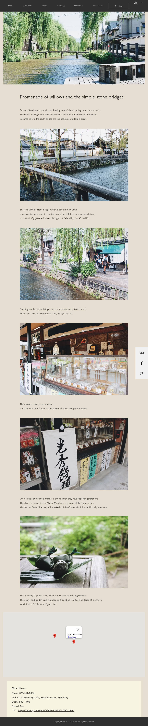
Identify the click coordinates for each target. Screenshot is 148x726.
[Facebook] (141, 363)
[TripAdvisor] (141, 353)
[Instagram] (141, 373)
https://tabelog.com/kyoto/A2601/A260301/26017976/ (46, 710)
